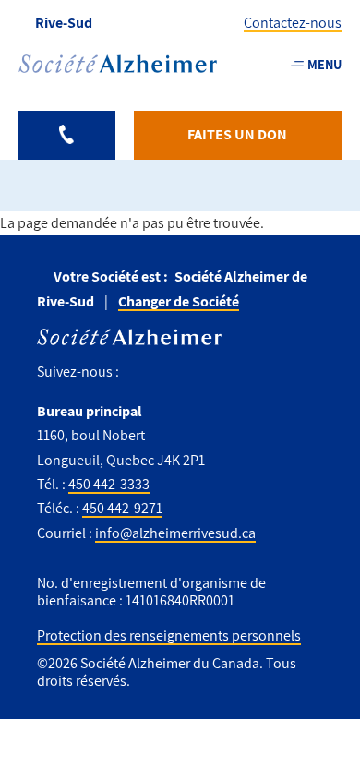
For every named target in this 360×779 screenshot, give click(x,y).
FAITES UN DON (237, 134)
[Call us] (66, 135)
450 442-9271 (122, 508)
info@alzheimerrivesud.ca (175, 533)
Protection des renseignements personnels (169, 635)
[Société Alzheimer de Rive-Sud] (117, 63)
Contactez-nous (293, 22)
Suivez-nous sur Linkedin (216, 372)
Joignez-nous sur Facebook (140, 372)
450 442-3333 (109, 484)
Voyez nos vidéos (175, 372)
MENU (324, 64)
